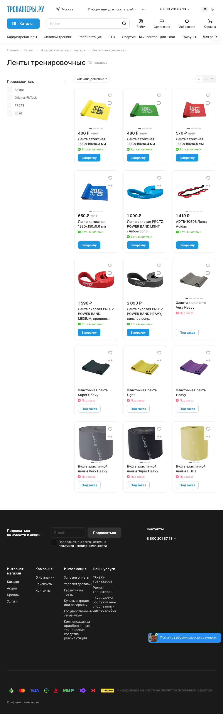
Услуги (12, 601)
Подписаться (104, 533)
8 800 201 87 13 (173, 9)
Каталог (13, 582)
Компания (43, 569)
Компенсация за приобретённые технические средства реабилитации (77, 629)
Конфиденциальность (23, 702)
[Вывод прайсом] (212, 79)
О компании (44, 577)
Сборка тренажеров (102, 579)
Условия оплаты (76, 577)
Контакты (43, 590)
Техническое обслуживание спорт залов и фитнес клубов (104, 604)
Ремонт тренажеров (102, 590)
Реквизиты (43, 584)
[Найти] (124, 23)
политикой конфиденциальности (83, 546)
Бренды (13, 595)
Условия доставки (78, 584)
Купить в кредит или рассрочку (77, 603)
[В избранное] (110, 95)
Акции (12, 588)
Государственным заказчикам (78, 613)
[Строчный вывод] (206, 79)
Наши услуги (104, 569)
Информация (75, 569)
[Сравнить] (110, 103)
